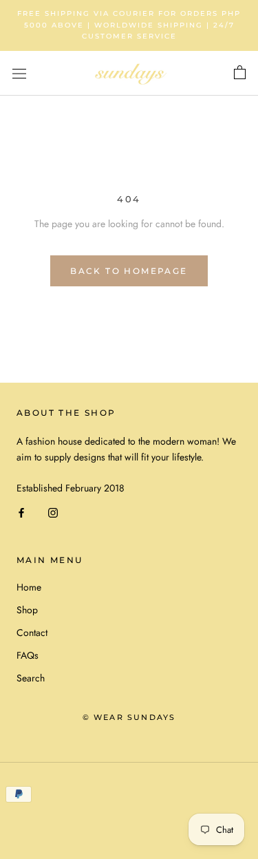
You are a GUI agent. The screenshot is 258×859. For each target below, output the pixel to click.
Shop (27, 610)
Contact (32, 632)
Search (31, 678)
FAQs (28, 655)
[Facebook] (21, 512)
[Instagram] (53, 512)
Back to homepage (128, 271)
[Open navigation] (19, 73)
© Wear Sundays (129, 717)
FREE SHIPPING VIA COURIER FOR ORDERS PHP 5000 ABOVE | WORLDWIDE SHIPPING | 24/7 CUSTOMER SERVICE (129, 25)
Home (29, 587)
